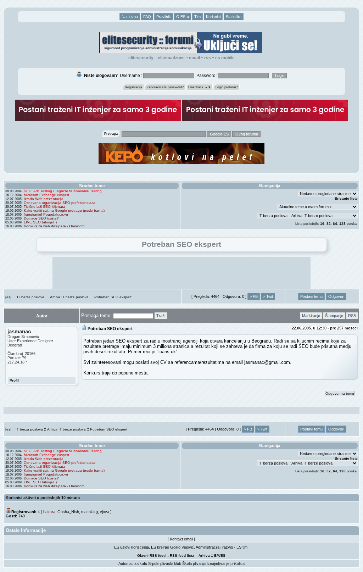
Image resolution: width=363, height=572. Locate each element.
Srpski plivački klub (164, 563)
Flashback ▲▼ (199, 87)
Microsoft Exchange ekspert (46, 195)
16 (322, 224)
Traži (160, 315)
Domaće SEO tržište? (41, 218)
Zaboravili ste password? (165, 87)
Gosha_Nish (68, 512)
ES (222, 555)
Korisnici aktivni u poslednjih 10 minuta (43, 497)
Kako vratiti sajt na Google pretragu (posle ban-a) (64, 210)
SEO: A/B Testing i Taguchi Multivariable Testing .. (64, 191)
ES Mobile (225, 57)
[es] (8, 297)
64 (335, 224)
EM (216, 555)
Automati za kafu (132, 563)
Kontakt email (181, 539)
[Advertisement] (181, 273)
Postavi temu (311, 296)
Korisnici (213, 17)
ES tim (241, 547)
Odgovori (336, 296)
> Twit (268, 296)
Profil (14, 380)
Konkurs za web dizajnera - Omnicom (54, 226)
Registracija (133, 87)
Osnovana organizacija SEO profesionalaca (59, 203)
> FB (254, 296)
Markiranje (311, 315)
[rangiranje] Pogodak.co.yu (46, 214)
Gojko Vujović (182, 547)
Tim (197, 17)
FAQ (147, 17)
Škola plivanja (194, 563)
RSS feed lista (182, 555)
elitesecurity (140, 57)
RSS (207, 57)
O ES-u (182, 17)
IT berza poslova (30, 297)
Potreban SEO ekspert (113, 297)
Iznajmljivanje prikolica (226, 563)
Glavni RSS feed (151, 555)
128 (342, 224)
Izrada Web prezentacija (43, 199)
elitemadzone (171, 57)
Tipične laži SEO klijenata (44, 207)
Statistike (233, 17)
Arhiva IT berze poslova (69, 297)
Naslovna (130, 17)
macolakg (89, 512)
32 (328, 224)
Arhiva (204, 555)
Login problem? (227, 87)
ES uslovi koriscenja (131, 547)
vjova (104, 512)
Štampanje (334, 315)
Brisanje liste (346, 198)
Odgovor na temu (339, 393)
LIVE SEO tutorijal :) (40, 222)
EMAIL (194, 57)
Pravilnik (163, 17)
